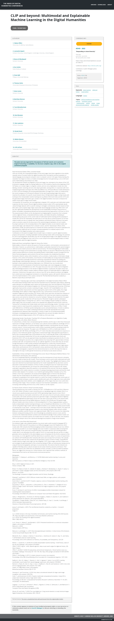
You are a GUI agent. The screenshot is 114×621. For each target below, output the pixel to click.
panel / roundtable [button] (19, 28)
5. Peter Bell (16, 75)
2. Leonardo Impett (18, 51)
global (93, 103)
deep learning (87, 90)
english (88, 103)
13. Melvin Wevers (18, 139)
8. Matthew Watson (19, 99)
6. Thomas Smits (18, 83)
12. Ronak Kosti (17, 131)
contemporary (80, 103)
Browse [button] (93, 4)
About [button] (110, 4)
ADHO (83, 75)
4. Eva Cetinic (17, 67)
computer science (87, 101)
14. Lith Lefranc (17, 147)
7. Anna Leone (17, 91)
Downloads (102, 4)
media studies (95, 105)
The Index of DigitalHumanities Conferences (12, 5)
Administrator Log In (106, 619)
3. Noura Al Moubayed (19, 59)
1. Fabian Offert (17, 43)
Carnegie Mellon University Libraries (97, 616)
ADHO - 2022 (80, 48)
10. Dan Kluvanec (18, 115)
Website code (78, 616)
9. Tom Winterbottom (19, 107)
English (85, 95)
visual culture (84, 92)
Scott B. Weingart (37, 608)
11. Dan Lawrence (18, 123)
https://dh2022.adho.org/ (94, 65)
